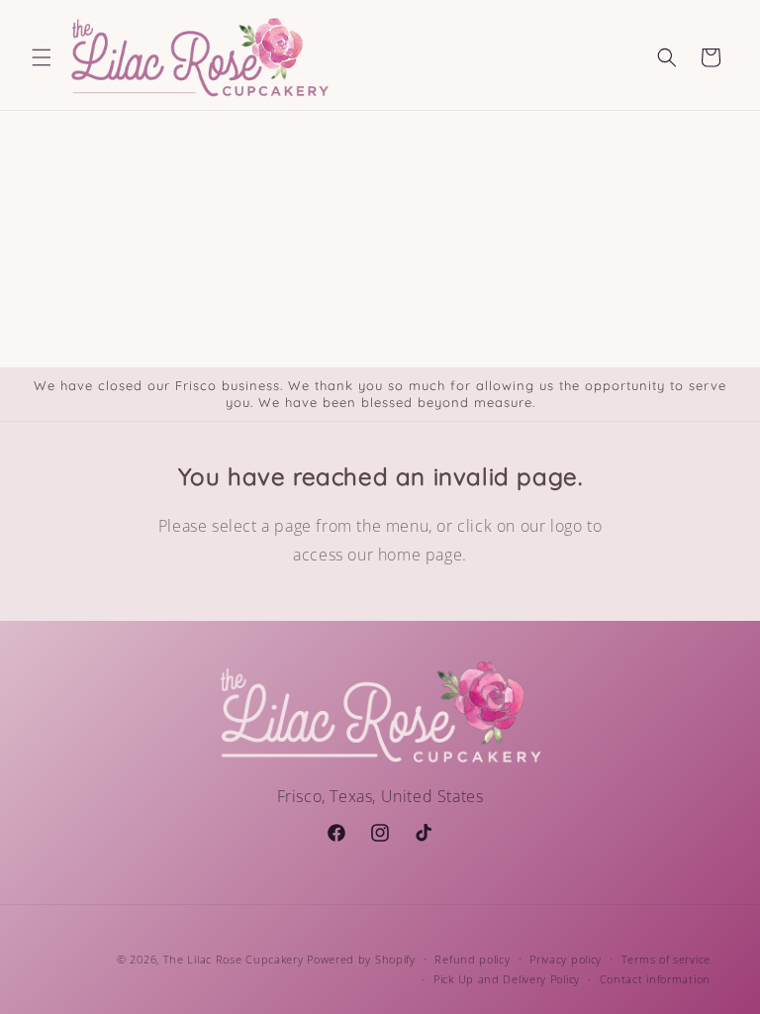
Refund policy (472, 959)
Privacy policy (565, 959)
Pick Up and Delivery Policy (506, 978)
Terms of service (666, 959)
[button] (41, 57)
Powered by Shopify (361, 959)
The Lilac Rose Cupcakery (233, 959)
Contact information (655, 978)
